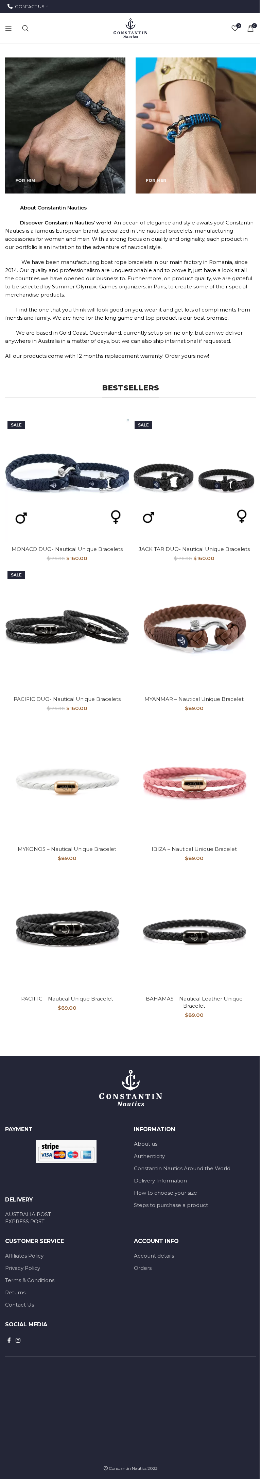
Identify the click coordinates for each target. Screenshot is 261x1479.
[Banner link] (65, 125)
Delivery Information (160, 1180)
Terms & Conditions (29, 1280)
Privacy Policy (22, 1268)
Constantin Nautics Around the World (182, 1168)
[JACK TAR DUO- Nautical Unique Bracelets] (194, 480)
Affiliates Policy (24, 1256)
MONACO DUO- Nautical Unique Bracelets (67, 549)
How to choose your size (165, 1193)
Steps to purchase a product (171, 1205)
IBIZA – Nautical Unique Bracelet (194, 849)
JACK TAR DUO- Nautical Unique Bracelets (194, 549)
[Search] (25, 28)
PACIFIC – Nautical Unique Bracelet (67, 998)
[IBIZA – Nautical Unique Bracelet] (194, 780)
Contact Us (19, 1304)
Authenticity (149, 1156)
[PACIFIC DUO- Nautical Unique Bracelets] (67, 630)
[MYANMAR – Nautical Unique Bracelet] (194, 630)
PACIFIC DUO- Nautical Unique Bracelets (67, 699)
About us (145, 1144)
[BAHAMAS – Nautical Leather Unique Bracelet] (194, 930)
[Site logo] (130, 27)
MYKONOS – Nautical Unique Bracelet (67, 849)
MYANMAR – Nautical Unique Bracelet (194, 699)
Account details (154, 1256)
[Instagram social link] (17, 1340)
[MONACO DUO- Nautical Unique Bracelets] (67, 480)
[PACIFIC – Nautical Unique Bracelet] (67, 930)
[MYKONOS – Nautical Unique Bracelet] (67, 780)
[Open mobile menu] (8, 28)
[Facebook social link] (9, 1340)
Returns (15, 1292)
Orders (143, 1268)
